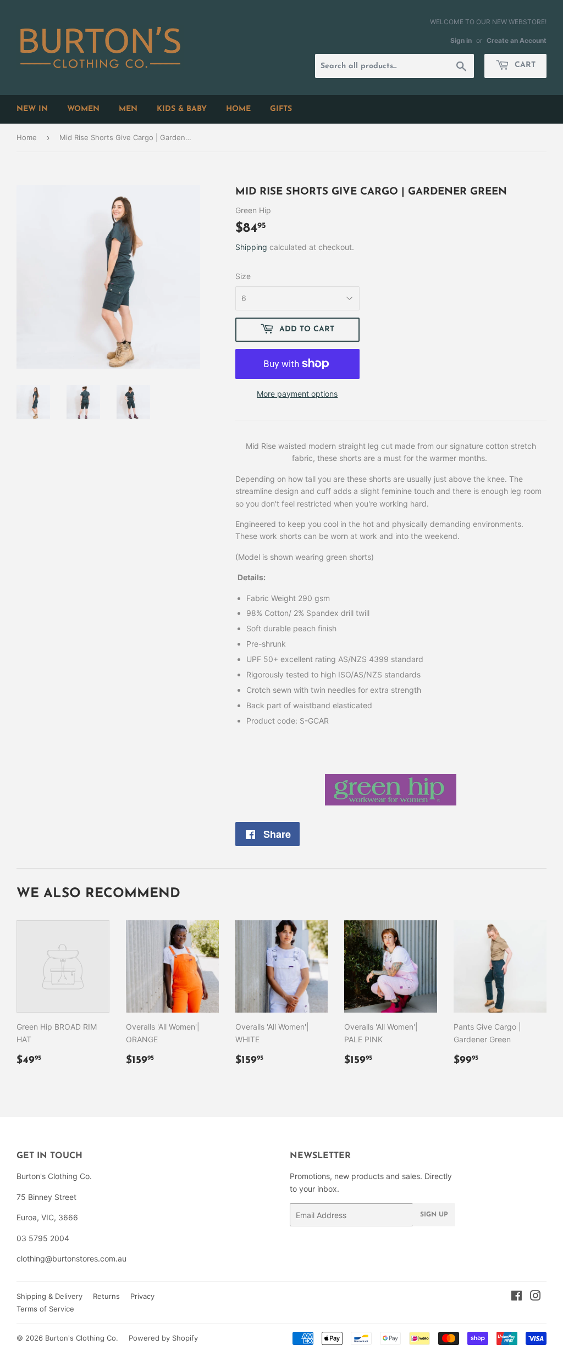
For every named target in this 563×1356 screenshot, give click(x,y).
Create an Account (517, 40)
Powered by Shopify (163, 1337)
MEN (128, 109)
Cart (524, 65)
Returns (106, 1296)
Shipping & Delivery (49, 1296)
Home (26, 137)
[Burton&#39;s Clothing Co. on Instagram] (535, 1297)
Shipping (251, 247)
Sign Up (434, 1214)
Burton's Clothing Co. (81, 1337)
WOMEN (83, 109)
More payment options (297, 393)
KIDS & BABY (182, 109)
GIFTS (281, 109)
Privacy (142, 1296)
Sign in (461, 40)
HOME (238, 109)
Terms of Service (45, 1308)
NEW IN (32, 109)
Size (243, 276)
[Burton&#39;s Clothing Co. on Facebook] (516, 1297)
